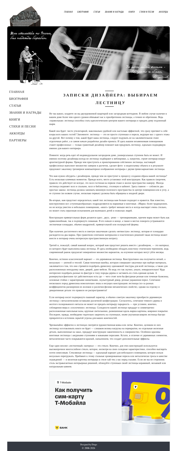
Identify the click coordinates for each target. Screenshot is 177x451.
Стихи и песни (22, 126)
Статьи (15, 105)
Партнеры (18, 140)
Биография (18, 98)
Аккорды (17, 133)
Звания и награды (25, 112)
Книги (14, 119)
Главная (16, 92)
